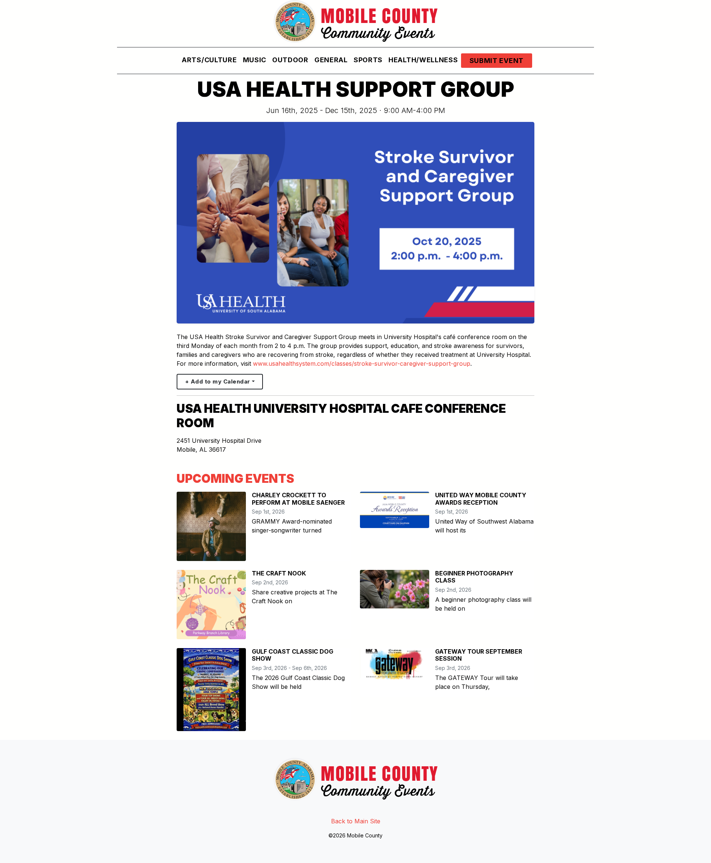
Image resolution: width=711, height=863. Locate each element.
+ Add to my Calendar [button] (217, 381)
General (331, 60)
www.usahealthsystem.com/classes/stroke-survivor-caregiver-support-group (361, 363)
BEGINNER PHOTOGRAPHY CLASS (474, 577)
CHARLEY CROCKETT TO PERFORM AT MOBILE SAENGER (298, 498)
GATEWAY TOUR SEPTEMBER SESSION (478, 655)
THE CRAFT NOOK (279, 573)
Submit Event (497, 60)
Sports (368, 60)
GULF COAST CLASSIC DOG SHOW (292, 655)
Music (255, 60)
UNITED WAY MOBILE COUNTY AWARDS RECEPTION (480, 498)
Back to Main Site (355, 821)
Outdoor (290, 60)
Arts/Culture (209, 60)
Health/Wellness (423, 60)
